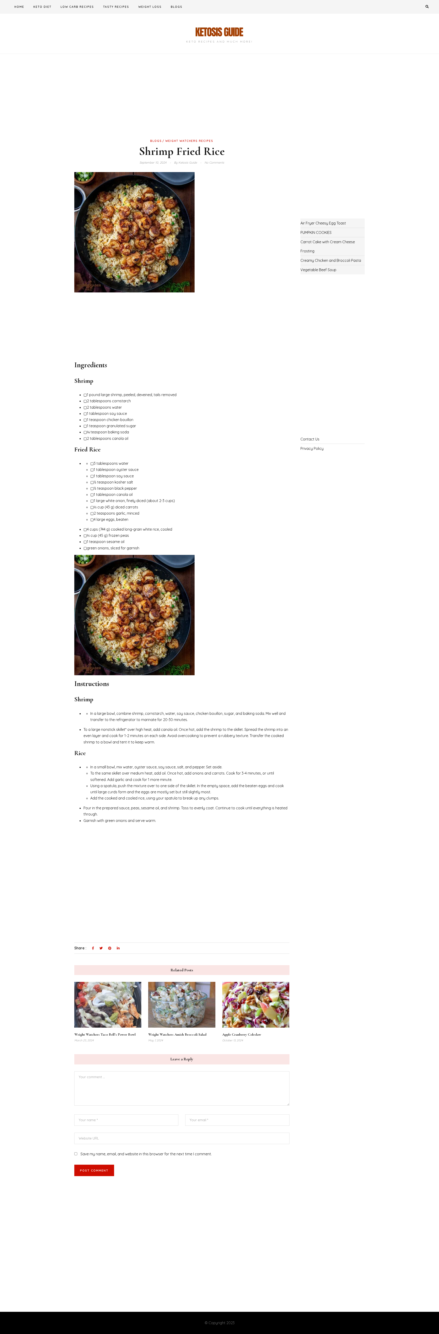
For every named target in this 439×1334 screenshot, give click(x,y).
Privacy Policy (312, 448)
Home (19, 6)
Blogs (176, 6)
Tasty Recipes (116, 6)
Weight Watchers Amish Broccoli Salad (177, 1034)
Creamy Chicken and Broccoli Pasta (330, 260)
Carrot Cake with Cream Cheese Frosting (327, 246)
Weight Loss (150, 6)
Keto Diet (42, 6)
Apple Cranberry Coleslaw (241, 1034)
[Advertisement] (181, 104)
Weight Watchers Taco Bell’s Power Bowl (105, 1034)
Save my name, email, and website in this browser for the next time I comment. (146, 1154)
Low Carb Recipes (77, 6)
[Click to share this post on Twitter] (101, 948)
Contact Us (309, 439)
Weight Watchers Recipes (189, 141)
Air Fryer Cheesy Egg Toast (323, 223)
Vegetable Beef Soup (318, 269)
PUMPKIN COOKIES (316, 232)
